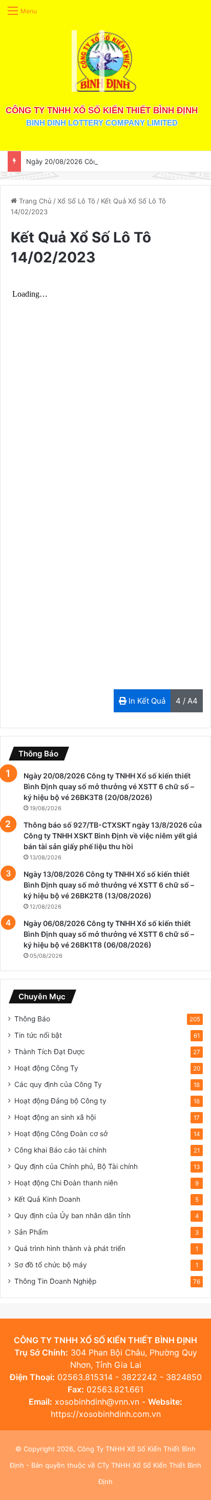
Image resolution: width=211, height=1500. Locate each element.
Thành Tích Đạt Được (49, 1051)
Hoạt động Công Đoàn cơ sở (61, 1133)
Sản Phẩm (31, 1232)
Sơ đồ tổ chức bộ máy (50, 1265)
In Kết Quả (145, 701)
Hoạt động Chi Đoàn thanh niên (66, 1183)
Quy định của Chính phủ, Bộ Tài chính (76, 1166)
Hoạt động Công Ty (46, 1068)
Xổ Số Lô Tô (76, 201)
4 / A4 (187, 701)
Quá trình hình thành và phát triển (69, 1248)
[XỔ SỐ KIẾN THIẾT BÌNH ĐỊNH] (105, 61)
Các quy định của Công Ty (58, 1084)
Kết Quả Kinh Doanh (47, 1199)
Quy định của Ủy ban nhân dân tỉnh (72, 1215)
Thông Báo (32, 1019)
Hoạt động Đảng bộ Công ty (60, 1101)
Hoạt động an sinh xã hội (55, 1117)
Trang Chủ (34, 201)
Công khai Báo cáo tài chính (60, 1150)
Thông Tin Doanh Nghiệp (55, 1281)
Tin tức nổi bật (38, 1035)
